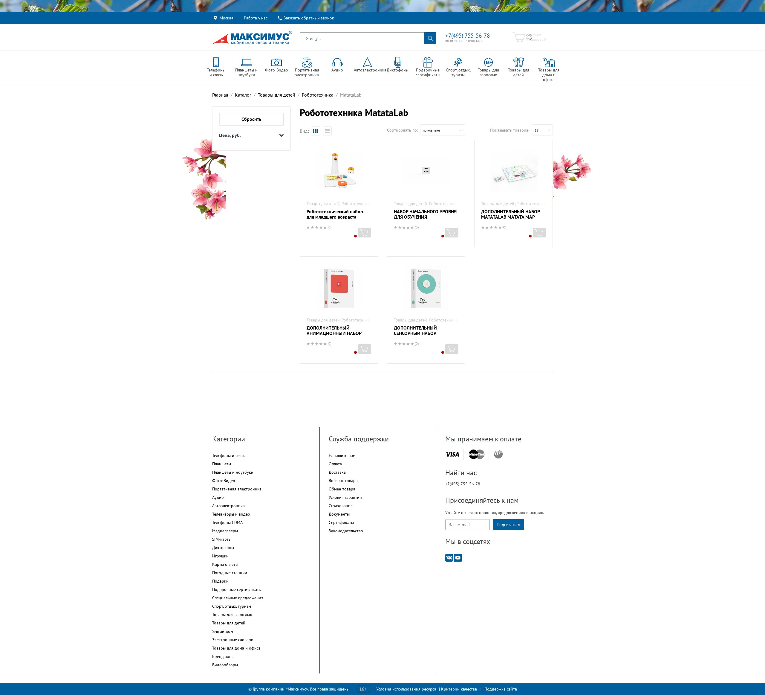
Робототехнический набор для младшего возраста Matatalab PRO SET (335, 216)
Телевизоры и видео (231, 514)
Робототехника (356, 203)
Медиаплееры (225, 531)
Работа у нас (255, 18)
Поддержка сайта (500, 689)
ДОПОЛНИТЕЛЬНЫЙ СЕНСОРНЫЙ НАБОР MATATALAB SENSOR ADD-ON (424, 333)
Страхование (341, 505)
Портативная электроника (236, 489)
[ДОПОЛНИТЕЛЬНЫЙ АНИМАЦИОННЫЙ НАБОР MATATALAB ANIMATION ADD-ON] (339, 287)
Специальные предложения (237, 597)
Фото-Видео (223, 480)
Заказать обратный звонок (309, 18)
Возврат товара (343, 480)
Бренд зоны (223, 656)
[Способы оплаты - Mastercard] (477, 454)
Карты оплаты (225, 564)
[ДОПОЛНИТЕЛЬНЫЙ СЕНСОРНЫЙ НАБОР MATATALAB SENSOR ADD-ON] (426, 287)
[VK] (449, 557)
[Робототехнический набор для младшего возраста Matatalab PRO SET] (339, 170)
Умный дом (222, 631)
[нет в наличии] (364, 232)
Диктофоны (223, 547)
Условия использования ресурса (406, 689)
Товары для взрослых (232, 614)
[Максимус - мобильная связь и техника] (252, 37)
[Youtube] (458, 557)
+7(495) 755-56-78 (467, 35)
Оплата (335, 464)
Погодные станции (229, 572)
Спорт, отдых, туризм (231, 606)
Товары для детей (323, 203)
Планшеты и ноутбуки (232, 472)
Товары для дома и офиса (236, 648)
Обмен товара (342, 489)
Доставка (337, 472)
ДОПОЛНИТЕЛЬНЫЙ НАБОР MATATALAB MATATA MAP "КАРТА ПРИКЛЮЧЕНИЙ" (510, 216)
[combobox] (442, 129)
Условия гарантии (345, 497)
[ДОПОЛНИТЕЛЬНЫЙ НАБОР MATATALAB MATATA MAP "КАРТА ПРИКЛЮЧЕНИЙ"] (513, 170)
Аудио (218, 497)
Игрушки (220, 556)
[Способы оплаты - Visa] (452, 454)
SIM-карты (221, 539)
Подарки (220, 581)
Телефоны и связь (228, 455)
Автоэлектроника (228, 505)
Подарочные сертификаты (236, 589)
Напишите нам (342, 455)
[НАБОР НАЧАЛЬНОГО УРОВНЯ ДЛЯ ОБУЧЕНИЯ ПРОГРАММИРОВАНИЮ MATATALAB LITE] (426, 170)
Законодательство (346, 531)
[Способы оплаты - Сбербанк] (498, 454)
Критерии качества (459, 689)
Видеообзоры (225, 664)
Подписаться (508, 524)
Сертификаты (341, 522)
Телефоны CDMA (227, 522)
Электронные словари (232, 639)
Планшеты (221, 464)
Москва (226, 18)
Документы (339, 514)
